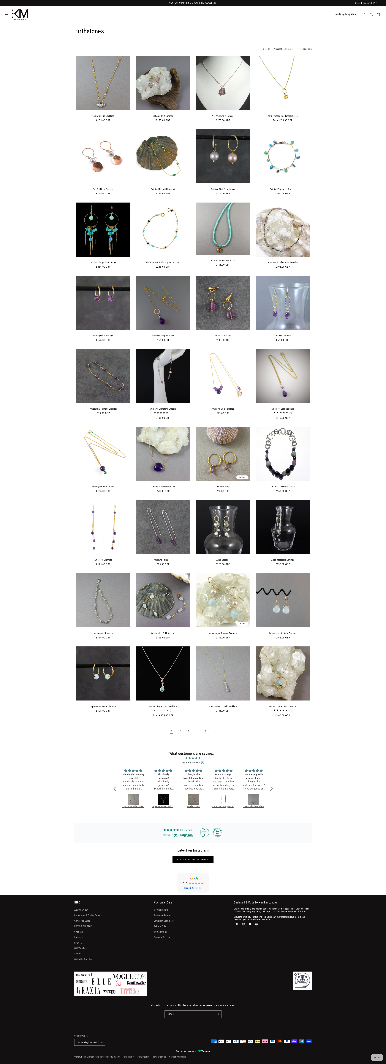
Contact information (177, 1057)
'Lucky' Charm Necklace (103, 116)
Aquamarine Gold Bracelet (163, 633)
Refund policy (128, 1057)
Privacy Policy (161, 926)
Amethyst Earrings (223, 335)
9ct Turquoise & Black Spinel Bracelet (163, 262)
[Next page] (214, 731)
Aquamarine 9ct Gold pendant (282, 706)
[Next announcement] (267, 3)
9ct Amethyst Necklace (222, 116)
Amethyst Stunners (103, 560)
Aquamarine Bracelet (103, 633)
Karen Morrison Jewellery (92, 1057)
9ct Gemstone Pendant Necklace (283, 116)
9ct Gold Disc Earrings (103, 189)
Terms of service (159, 1057)
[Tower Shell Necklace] (223, 799)
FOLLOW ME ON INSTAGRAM (193, 859)
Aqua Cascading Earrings (282, 560)
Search (77, 953)
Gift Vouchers (81, 948)
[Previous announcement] (118, 3)
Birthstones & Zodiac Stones (88, 915)
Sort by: (266, 49)
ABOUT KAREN (81, 909)
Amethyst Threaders (163, 560)
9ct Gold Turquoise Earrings (103, 262)
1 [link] (171, 731)
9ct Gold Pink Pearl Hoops (223, 189)
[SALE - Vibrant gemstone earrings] (193, 799)
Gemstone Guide (82, 920)
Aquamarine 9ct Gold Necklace (163, 706)
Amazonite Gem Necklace (223, 260)
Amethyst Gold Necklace (223, 409)
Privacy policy (143, 1057)
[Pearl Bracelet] (163, 799)
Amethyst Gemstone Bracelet (103, 409)
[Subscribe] (217, 1014)
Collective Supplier (83, 959)
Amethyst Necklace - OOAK (283, 486)
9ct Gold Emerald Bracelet (163, 189)
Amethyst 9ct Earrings (103, 335)
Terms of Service (162, 937)
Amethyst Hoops (223, 486)
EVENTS (78, 942)
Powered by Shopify (111, 1057)
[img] (193, 758)
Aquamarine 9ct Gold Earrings (223, 633)
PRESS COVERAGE (83, 926)
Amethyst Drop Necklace (163, 335)
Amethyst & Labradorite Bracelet (283, 262)
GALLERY (78, 931)
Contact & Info (161, 909)
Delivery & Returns (163, 915)
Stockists (79, 937)
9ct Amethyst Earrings (163, 116)
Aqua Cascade (223, 560)
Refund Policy (160, 931)
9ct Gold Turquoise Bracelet (282, 189)
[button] (6, 14)
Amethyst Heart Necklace (163, 486)
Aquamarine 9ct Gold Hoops (103, 706)
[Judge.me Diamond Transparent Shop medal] (204, 832)
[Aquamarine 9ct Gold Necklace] (133, 799)
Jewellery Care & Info (164, 920)
